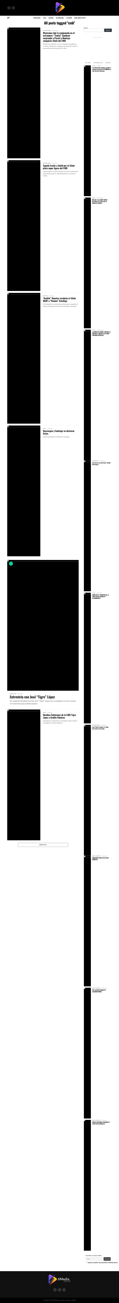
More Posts (43, 844)
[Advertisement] (98, 49)
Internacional (60, 18)
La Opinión (69, 18)
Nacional (51, 18)
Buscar (86, 28)
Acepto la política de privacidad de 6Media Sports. (103, 1262)
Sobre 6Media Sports (80, 18)
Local (44, 18)
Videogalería (36, 18)
